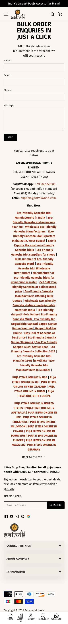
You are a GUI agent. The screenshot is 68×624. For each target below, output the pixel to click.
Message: (9, 105)
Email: (7, 75)
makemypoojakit (46, 484)
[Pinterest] (22, 516)
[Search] (52, 14)
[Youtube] (11, 516)
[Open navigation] (6, 14)
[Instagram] (17, 516)
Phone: (7, 90)
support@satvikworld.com (38, 198)
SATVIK (9, 488)
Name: (7, 60)
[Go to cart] (60, 14)
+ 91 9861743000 (45, 184)
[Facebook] (6, 516)
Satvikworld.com (34, 610)
